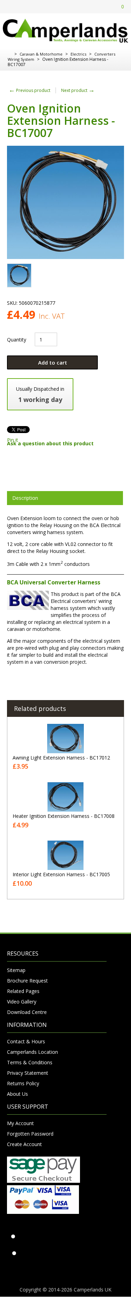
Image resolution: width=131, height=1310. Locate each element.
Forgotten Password (30, 1133)
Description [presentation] (25, 498)
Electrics (78, 54)
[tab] (65, 498)
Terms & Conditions (29, 1062)
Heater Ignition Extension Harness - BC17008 (64, 816)
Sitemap (16, 970)
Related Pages (23, 991)
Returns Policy (23, 1083)
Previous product (29, 90)
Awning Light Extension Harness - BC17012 (61, 757)
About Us (17, 1094)
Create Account (24, 1144)
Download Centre (27, 1012)
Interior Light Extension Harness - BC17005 (61, 874)
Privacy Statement (27, 1073)
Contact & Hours (26, 1041)
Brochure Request (27, 980)
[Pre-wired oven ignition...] (19, 275)
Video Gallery (21, 1001)
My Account (20, 1123)
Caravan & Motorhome (41, 54)
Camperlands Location (32, 1052)
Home (10, 54)
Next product (78, 90)
